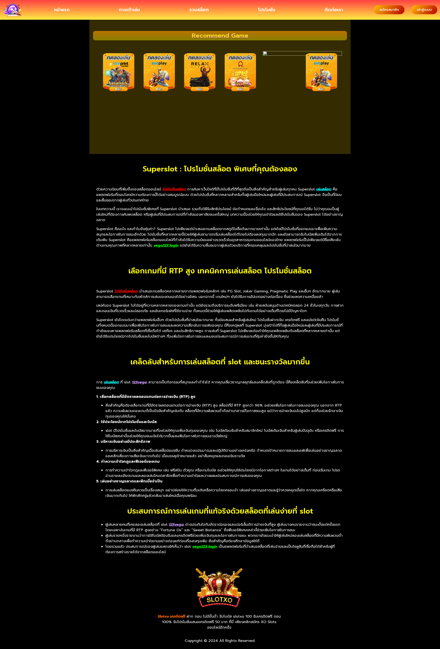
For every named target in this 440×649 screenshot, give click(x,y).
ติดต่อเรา (333, 10)
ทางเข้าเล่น (129, 10)
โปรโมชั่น (266, 10)
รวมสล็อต (199, 10)
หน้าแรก (62, 10)
